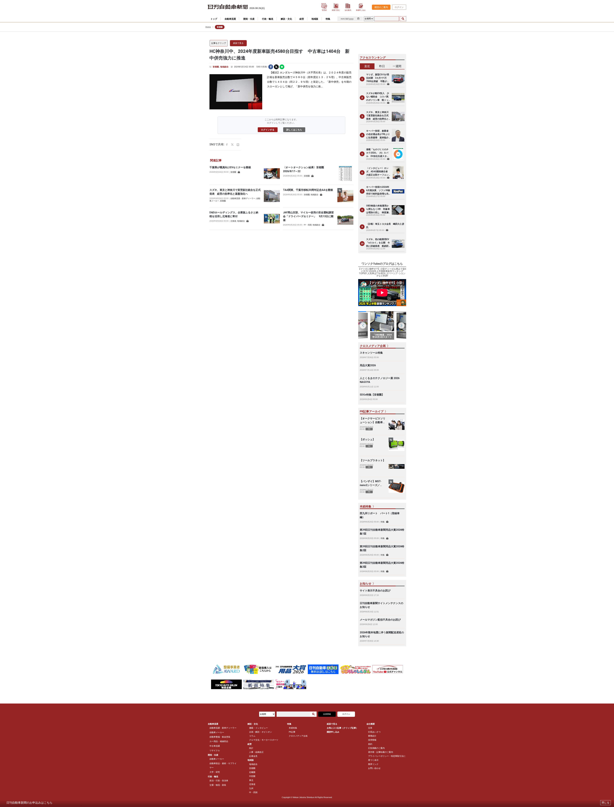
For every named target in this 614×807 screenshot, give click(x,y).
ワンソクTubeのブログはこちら (382, 263)
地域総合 (224, 67)
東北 (251, 780)
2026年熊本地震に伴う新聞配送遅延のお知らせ (382, 634)
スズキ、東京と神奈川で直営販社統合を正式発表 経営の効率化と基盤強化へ (377, 116)
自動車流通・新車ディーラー (242, 198)
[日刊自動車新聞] (228, 7)
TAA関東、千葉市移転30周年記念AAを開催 (308, 189)
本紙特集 (293, 728)
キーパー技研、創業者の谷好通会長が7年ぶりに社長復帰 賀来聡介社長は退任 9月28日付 (378, 134)
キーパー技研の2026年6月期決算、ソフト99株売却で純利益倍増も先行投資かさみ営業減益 (378, 190)
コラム (252, 736)
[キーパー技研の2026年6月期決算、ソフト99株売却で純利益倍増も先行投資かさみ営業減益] (398, 191)
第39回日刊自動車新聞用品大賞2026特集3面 (382, 564)
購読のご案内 (381, 7)
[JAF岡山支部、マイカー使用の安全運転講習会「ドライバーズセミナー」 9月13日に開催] (345, 219)
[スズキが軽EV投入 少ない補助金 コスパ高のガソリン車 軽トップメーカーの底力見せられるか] (398, 97)
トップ (213, 19)
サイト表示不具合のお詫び (375, 590)
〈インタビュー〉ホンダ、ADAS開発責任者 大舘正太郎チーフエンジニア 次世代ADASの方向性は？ (378, 172)
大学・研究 (214, 772)
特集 (383, 522)
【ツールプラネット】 (372, 460)
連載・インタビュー (258, 728)
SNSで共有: (262, 67)
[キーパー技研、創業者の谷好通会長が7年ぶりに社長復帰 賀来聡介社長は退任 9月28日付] (398, 135)
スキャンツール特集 (371, 352)
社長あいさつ (374, 732)
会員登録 (327, 714)
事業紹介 (372, 736)
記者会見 (253, 756)
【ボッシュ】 (367, 439)
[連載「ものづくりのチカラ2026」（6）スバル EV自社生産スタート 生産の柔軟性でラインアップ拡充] (398, 153)
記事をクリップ (218, 43)
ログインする (267, 129)
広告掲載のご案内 (376, 748)
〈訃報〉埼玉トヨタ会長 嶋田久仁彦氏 (385, 226)
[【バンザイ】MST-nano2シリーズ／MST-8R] (397, 487)
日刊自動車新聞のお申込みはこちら (29, 802)
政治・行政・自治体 (218, 780)
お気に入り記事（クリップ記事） (342, 728)
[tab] (367, 66)
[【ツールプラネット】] (397, 467)
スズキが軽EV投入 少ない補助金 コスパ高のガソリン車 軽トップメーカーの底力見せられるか (377, 97)
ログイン (399, 7)
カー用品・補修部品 (218, 741)
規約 (370, 744)
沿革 (370, 728)
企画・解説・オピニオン (260, 732)
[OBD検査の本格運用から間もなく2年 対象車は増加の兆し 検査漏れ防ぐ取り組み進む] (398, 210)
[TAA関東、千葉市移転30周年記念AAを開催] (345, 196)
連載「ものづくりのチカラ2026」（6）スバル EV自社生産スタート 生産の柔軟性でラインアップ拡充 (377, 153)
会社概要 (370, 724)
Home (208, 27)
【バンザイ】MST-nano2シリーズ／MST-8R (370, 483)
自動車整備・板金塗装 (219, 737)
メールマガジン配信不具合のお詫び (380, 619)
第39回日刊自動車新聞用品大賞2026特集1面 (382, 531)
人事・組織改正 (256, 752)
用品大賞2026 (368, 365)
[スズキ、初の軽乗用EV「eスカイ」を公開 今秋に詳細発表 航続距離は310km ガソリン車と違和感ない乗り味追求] (398, 243)
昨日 (382, 66)
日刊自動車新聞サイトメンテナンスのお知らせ (381, 605)
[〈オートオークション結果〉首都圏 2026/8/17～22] (345, 174)
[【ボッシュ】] (397, 446)
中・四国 (308, 225)
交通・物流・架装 (217, 785)
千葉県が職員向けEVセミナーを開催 (230, 167)
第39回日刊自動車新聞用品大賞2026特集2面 (382, 548)
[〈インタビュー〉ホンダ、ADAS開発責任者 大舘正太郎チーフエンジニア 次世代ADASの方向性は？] (398, 172)
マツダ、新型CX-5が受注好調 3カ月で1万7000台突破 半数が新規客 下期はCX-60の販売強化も (377, 78)
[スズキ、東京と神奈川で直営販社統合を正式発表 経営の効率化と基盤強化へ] (272, 196)
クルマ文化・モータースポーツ (263, 740)
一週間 (397, 66)
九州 (251, 788)
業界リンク (373, 764)
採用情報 (372, 740)
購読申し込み (333, 732)
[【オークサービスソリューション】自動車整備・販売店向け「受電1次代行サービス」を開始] (397, 425)
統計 (251, 748)
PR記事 (292, 732)
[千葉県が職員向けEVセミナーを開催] (272, 174)
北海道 (233, 221)
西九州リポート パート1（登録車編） (380, 515)
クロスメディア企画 (298, 736)
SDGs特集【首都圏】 (372, 394)
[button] (401, 325)
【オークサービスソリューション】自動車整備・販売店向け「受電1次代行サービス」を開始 (372, 420)
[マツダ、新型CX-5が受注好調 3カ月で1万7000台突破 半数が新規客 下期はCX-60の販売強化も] (398, 79)
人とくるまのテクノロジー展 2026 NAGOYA (379, 380)
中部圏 (252, 776)
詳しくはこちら (294, 129)
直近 (367, 66)
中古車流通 (214, 746)
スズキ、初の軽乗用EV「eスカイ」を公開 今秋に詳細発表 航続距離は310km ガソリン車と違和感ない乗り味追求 (378, 243)
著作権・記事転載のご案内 (380, 752)
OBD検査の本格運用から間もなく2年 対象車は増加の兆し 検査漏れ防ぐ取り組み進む (378, 209)
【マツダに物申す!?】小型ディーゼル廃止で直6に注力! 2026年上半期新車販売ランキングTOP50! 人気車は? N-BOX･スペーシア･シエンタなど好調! (382, 272)
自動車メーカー (216, 732)
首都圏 (216, 67)
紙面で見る (238, 43)
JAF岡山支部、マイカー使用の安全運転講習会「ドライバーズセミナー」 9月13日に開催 (308, 216)
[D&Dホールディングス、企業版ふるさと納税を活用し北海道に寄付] (272, 219)
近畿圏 (252, 772)
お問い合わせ (374, 768)
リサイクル (214, 750)
